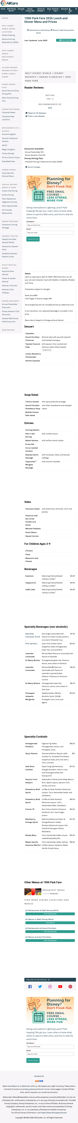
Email (28, 229)
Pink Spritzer (31, 643)
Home (3, 9)
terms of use (44, 1089)
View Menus (50, 923)
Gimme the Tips (33, 239)
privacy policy (28, 1089)
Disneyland (22, 9)
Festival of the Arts (9, 285)
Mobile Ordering (8, 35)
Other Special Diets (9, 206)
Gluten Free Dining (9, 191)
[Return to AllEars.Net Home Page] (15, 5)
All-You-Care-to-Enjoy (11, 157)
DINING (5, 18)
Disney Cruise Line (30, 10)
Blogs (49, 9)
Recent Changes (34, 167)
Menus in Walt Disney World (63, 30)
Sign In (70, 12)
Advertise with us (29, 1086)
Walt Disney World (11, 10)
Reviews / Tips (56, 10)
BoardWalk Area (8, 161)
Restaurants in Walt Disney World (39, 31)
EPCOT (4, 145)
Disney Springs (8, 153)
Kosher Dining (8, 195)
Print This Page (67, 40)
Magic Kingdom (8, 149)
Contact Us (39, 1076)
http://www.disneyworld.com (54, 1113)
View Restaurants (50, 914)
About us (16, 1086)
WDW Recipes (8, 330)
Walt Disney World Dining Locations (8, 29)
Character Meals (8, 112)
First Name (30, 222)
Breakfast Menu (53, 890)
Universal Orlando (41, 10)
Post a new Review (36, 116)
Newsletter (65, 9)
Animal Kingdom (9, 134)
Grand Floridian (50, 77)
